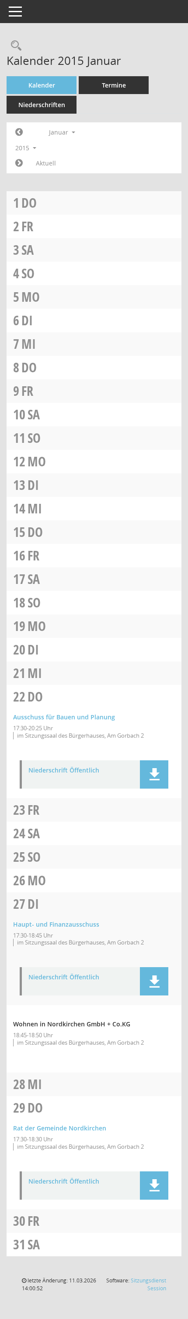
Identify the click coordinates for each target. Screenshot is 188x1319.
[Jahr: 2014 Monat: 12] (19, 132)
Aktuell (46, 163)
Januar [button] (59, 132)
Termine (114, 85)
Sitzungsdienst (148, 1284)
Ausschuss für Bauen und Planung (64, 717)
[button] (154, 774)
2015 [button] (23, 148)
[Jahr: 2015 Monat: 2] (19, 163)
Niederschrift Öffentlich (63, 770)
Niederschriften (41, 105)
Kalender (41, 85)
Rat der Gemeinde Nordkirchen (59, 1128)
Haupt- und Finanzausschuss (56, 924)
